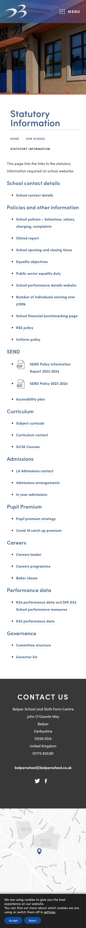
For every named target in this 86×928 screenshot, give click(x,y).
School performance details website (46, 285)
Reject (32, 920)
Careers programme (33, 566)
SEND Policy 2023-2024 (49, 385)
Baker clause (27, 577)
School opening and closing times (44, 249)
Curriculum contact (32, 434)
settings (49, 912)
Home (14, 139)
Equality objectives (32, 261)
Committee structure (33, 644)
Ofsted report (27, 237)
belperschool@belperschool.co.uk (43, 767)
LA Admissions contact (34, 470)
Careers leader (28, 554)
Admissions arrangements (38, 482)
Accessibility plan (30, 398)
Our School (35, 139)
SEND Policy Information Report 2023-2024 (50, 368)
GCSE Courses (28, 446)
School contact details (34, 195)
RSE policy (24, 327)
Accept (13, 920)
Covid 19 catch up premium (39, 530)
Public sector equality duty (38, 273)
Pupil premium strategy (36, 518)
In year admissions (31, 494)
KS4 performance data (35, 602)
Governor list (26, 656)
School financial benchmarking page (47, 316)
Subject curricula (30, 422)
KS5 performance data (35, 621)
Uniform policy (28, 339)
